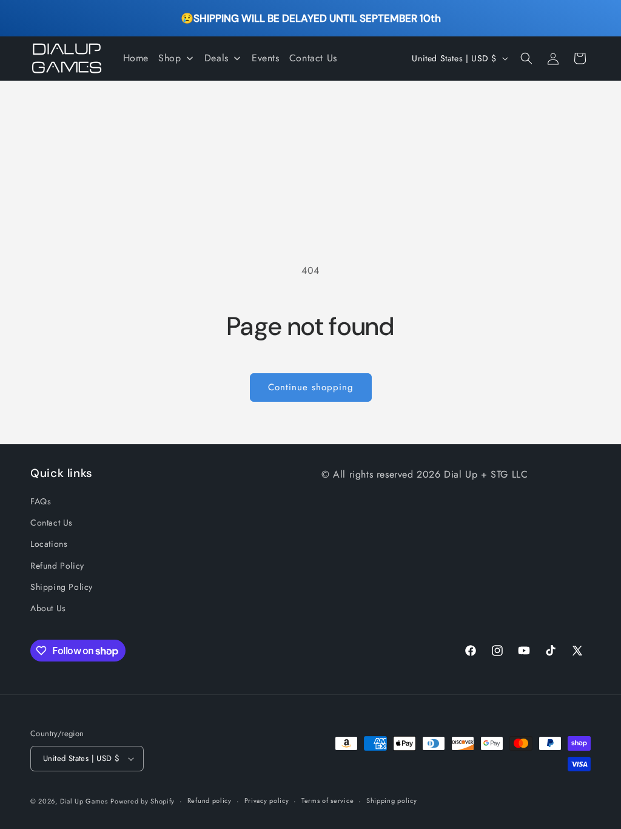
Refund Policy (57, 566)
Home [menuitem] (136, 58)
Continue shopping (311, 387)
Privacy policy (266, 800)
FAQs (40, 501)
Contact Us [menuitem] (313, 58)
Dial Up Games (84, 801)
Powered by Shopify (142, 801)
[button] (526, 58)
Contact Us (51, 522)
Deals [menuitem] (216, 58)
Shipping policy (391, 800)
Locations (48, 544)
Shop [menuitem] (169, 58)
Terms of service (327, 800)
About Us (48, 608)
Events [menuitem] (266, 58)
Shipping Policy (61, 587)
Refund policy (209, 800)
